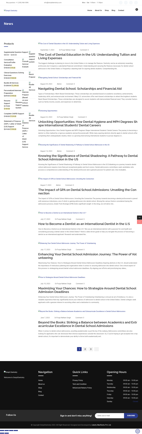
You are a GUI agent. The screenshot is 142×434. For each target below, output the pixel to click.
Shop (107, 10)
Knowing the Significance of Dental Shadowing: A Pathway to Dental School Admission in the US (88, 157)
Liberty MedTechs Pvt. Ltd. (101, 425)
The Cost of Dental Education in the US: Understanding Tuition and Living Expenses (87, 56)
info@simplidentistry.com (53, 3)
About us (98, 10)
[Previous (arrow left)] (2, 433)
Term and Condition (79, 384)
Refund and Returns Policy (82, 388)
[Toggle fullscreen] (7, 430)
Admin (59, 84)
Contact (121, 10)
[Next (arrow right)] (7, 433)
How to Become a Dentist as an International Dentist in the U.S (84, 224)
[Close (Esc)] (16, 430)
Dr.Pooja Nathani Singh (67, 50)
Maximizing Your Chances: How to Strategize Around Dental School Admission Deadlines (87, 290)
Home (89, 10)
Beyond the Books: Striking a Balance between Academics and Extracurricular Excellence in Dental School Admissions (87, 324)
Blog (113, 10)
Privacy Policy (78, 380)
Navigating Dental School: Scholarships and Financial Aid (80, 88)
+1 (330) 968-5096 (22, 3)
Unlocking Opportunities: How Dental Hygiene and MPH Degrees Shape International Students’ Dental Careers (87, 123)
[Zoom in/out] (2, 430)
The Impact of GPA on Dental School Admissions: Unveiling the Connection (87, 191)
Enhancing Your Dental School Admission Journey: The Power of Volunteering (87, 256)
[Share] (11, 430)
